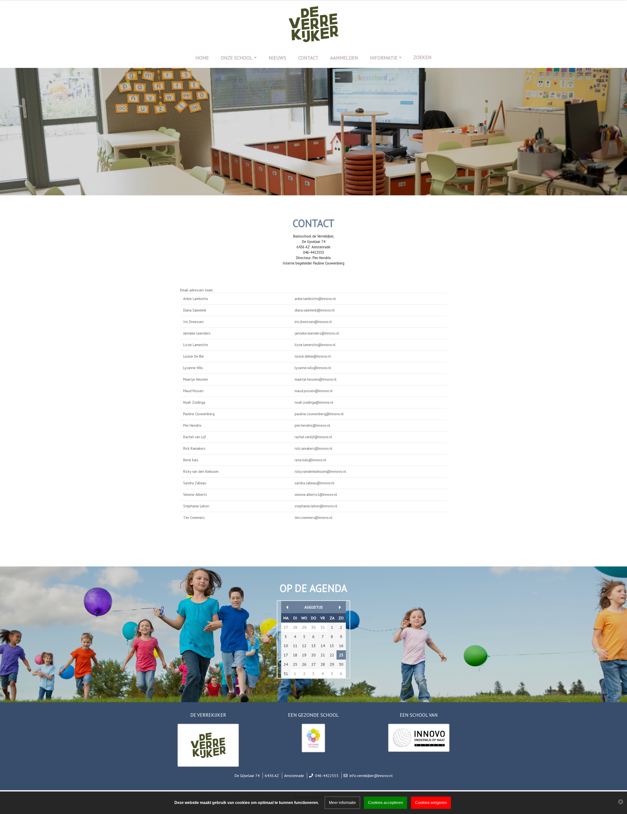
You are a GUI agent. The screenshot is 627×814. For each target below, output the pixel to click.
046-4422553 (326, 775)
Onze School (237, 58)
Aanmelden (344, 58)
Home (202, 58)
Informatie (384, 58)
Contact (308, 58)
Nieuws (277, 58)
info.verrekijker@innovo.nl (371, 775)
